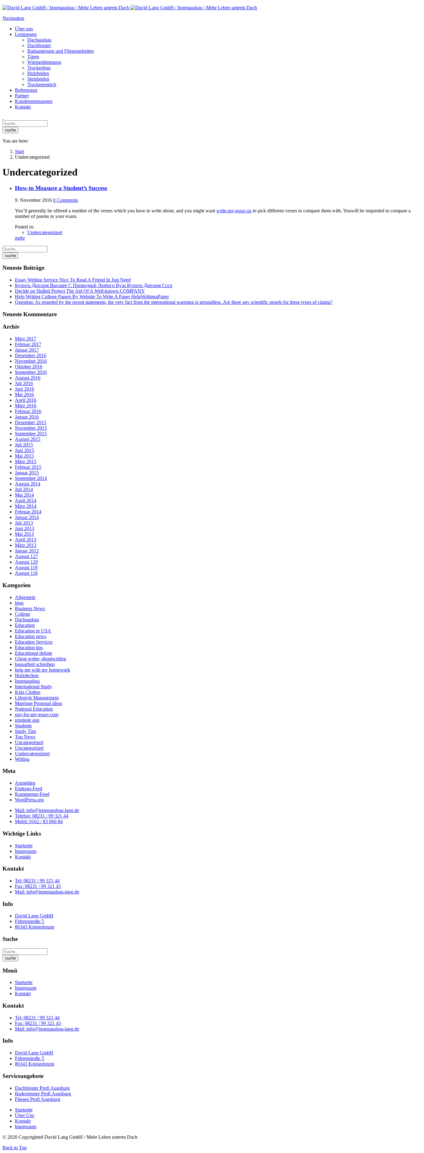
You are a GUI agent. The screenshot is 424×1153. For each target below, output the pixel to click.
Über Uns (24, 1115)
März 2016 (25, 405)
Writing (22, 759)
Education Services (33, 642)
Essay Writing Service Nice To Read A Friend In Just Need (73, 279)
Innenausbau (27, 681)
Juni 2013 (24, 528)
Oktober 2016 (28, 366)
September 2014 (31, 478)
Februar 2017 (28, 344)
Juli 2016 (24, 383)
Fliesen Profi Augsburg (37, 1099)
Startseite (24, 845)
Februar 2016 (28, 411)
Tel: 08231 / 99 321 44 (37, 880)
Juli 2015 (24, 444)
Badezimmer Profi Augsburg (43, 1093)
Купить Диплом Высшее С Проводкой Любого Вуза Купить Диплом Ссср (93, 285)
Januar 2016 (27, 416)
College (22, 614)
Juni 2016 (24, 389)
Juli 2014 (24, 489)
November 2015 (31, 428)
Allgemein (25, 597)
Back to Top (14, 1147)
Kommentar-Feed (32, 794)
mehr (20, 238)
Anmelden (25, 783)
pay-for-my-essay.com (36, 714)
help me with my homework (42, 669)
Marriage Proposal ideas (38, 703)
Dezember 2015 (30, 422)
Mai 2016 (24, 394)
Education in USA (33, 630)
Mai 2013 (24, 534)
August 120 (26, 562)
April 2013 (25, 539)
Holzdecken (26, 675)
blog (19, 602)
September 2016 (31, 372)
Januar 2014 (27, 517)
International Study (33, 686)
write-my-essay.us (233, 210)
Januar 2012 (27, 550)
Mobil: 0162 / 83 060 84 (39, 821)
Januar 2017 (27, 350)
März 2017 (25, 338)
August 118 (26, 573)
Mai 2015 (24, 456)
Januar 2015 (27, 472)
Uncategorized (29, 748)
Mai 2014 (24, 495)
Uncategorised (29, 742)
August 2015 (27, 439)
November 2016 (31, 361)
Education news (30, 636)
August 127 (26, 556)
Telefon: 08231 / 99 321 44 (41, 815)
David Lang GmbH (34, 915)
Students (23, 725)
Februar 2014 (28, 511)
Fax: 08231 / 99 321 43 (38, 886)
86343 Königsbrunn (34, 926)
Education (25, 625)
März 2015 (25, 461)
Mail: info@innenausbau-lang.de (47, 810)
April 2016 (25, 400)
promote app (27, 720)
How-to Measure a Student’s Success (61, 188)
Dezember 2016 (30, 355)
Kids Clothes (27, 692)
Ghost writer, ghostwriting (40, 658)
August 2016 (27, 377)
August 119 (26, 567)
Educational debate (33, 653)
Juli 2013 (24, 523)
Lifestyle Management (37, 697)
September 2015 (31, 433)
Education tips (29, 647)
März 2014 (25, 506)
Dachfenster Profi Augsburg (42, 1088)
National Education (34, 709)
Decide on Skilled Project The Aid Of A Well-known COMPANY (80, 291)
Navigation (13, 18)
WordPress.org (29, 799)
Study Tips (25, 731)
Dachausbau (27, 619)
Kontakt (23, 856)
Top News (25, 736)
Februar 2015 (28, 467)
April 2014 (25, 500)
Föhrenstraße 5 (29, 921)
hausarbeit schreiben (35, 664)
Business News (30, 608)
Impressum (25, 851)
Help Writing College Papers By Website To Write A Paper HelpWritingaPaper (92, 296)
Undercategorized (44, 232)
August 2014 (27, 483)
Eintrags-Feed (28, 788)
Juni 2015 (24, 450)
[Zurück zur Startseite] (129, 7)
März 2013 (25, 545)
